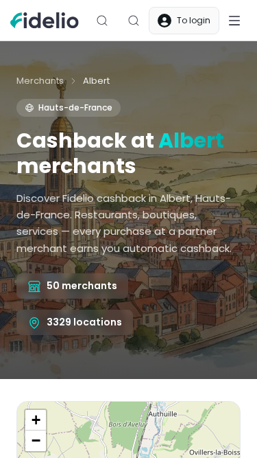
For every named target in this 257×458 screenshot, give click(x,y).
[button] (35, 420)
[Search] (102, 20)
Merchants (40, 80)
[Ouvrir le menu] (234, 20)
